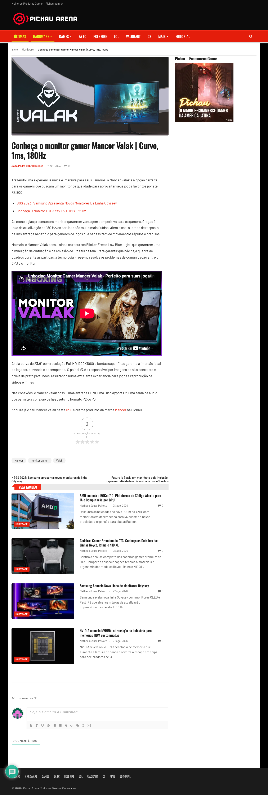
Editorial (182, 36)
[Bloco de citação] (66, 725)
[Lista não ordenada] (60, 725)
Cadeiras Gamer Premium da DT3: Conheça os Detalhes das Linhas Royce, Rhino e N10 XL (119, 543)
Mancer (120, 410)
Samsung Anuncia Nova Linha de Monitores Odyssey (114, 585)
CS (149, 36)
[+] (89, 725)
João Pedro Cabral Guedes (27, 166)
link (68, 410)
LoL (116, 36)
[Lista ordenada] (54, 725)
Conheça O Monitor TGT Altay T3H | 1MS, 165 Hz (51, 211)
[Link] (78, 725)
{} (83, 725)
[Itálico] (37, 725)
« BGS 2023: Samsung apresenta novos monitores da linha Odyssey (49, 479)
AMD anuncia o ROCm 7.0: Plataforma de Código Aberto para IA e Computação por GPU (120, 498)
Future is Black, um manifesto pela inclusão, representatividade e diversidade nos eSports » (138, 479)
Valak (59, 460)
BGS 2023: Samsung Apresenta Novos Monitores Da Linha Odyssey (67, 203)
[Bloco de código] (72, 725)
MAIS (161, 36)
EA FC (82, 36)
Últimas (20, 36)
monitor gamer (40, 460)
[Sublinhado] (42, 725)
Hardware (41, 36)
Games (64, 36)
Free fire (100, 36)
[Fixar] (48, 725)
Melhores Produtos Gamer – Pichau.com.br (37, 3)
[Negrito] (31, 725)
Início (15, 49)
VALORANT (133, 36)
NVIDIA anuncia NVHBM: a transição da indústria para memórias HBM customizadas (116, 633)
